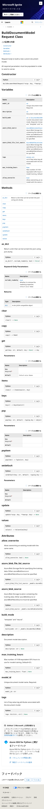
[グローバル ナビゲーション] (2, 22)
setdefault (6, 231)
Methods (6, 51)
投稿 (35, 797)
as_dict (5, 198)
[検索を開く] (32, 22)
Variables (6, 48)
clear (4, 204)
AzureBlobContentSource (35, 128)
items (4, 215)
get (4, 211)
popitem (5, 227)
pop (4, 223)
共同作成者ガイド (10, 735)
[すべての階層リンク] (3, 26)
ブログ (28, 797)
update (5, 235)
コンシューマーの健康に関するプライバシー (16, 803)
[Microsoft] (22, 22)
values (5, 239)
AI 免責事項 (5, 797)
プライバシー (6, 800)
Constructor (7, 46)
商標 (11, 806)
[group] (22, 83)
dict (27, 157)
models (9, 27)
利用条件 (4, 806)
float (27, 167)
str (27, 103)
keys (4, 219)
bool (27, 178)
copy (4, 208)
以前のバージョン (17, 797)
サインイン (38, 22)
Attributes (6, 54)
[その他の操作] (40, 26)
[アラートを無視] (40, 3)
